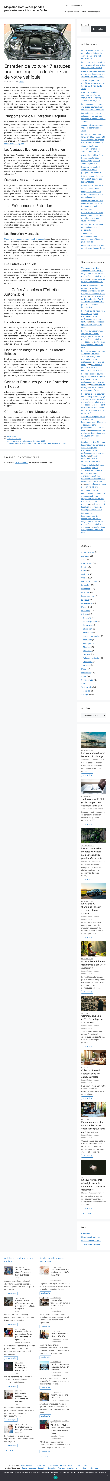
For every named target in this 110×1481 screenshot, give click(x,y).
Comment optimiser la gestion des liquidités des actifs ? (59, 1272)
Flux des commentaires (91, 1241)
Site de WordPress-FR (90, 1244)
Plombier (87, 647)
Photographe (88, 643)
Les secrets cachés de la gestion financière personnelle (92, 227)
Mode (83, 669)
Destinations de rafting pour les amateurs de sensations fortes (93, 387)
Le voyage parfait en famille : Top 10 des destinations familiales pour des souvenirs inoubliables (92, 301)
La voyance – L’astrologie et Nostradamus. (21, 1368)
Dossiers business (89, 581)
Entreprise (85, 589)
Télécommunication (91, 658)
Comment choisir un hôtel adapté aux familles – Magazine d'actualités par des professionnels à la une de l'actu (93, 290)
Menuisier (87, 640)
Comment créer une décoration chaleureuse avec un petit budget (91, 149)
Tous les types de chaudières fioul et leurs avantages (23, 1272)
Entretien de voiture (14, 439)
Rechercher (86, 25)
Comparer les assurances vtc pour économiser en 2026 (92, 128)
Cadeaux (85, 574)
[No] (107, 1475)
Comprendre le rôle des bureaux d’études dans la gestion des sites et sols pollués (36, 443)
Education (85, 585)
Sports (84, 683)
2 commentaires (63, 1400)
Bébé (83, 570)
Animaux (85, 556)
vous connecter (21, 463)
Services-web (87, 680)
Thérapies (85, 691)
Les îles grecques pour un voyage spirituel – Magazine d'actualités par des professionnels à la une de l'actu (93, 379)
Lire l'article (87, 775)
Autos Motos (11, 436)
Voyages (85, 694)
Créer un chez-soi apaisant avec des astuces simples (91, 1073)
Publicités (87, 651)
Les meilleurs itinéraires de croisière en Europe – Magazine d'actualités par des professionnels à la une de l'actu (93, 336)
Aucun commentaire (95, 809)
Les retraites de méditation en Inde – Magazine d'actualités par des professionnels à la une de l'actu (93, 316)
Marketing (85, 611)
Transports (87, 662)
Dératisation (88, 625)
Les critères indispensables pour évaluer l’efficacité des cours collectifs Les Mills (93, 65)
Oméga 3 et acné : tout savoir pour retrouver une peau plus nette (92, 194)
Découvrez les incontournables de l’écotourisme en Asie (92, 458)
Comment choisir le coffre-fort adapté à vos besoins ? (92, 1019)
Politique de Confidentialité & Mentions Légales (82, 12)
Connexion (85, 1233)
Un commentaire (97, 760)
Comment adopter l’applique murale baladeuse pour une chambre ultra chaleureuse (93, 74)
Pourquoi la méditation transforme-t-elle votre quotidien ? (93, 964)
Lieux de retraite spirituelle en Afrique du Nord (93, 324)
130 (88, 1213)
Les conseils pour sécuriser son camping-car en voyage (91, 367)
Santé (83, 676)
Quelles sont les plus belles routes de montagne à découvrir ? (93, 507)
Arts (83, 560)
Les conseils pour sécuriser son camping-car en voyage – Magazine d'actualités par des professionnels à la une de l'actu (93, 399)
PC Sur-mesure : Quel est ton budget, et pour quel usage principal (92, 179)
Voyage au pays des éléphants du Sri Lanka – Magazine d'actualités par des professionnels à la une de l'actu (93, 273)
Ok (56, 1478)
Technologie (86, 687)
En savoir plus (11, 1293)
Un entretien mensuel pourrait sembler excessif (24, 239)
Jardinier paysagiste (92, 636)
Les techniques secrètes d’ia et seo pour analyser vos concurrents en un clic (92, 107)
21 (46, 1456)
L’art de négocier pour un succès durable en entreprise (59, 1367)
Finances (85, 592)
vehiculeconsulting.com (14, 144)
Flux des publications (90, 1237)
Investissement (87, 596)
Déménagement (90, 621)
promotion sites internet (73, 5)
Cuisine (84, 578)
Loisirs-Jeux (86, 603)
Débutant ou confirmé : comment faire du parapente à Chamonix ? (91, 170)
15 (10, 1450)
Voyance (87, 665)
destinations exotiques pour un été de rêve (93, 344)
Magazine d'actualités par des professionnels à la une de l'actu (25, 8)
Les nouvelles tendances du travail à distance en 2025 (60, 1303)
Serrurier (87, 654)
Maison (84, 607)
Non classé (86, 673)
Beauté (84, 567)
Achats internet (88, 552)
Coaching (87, 618)
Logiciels (85, 600)
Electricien (87, 629)
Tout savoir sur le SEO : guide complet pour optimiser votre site (93, 802)
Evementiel (88, 632)
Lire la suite (45, 1293)
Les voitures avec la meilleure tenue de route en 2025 (26, 441)
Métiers (84, 614)
